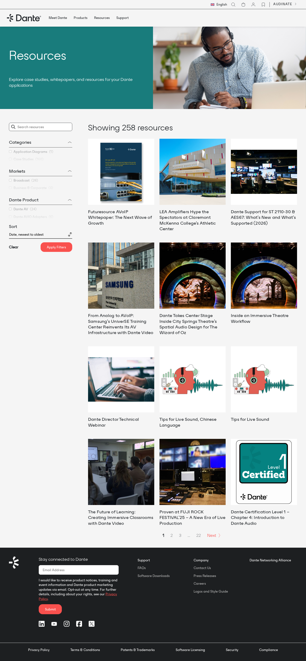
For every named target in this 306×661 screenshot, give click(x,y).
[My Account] (253, 4)
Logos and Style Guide (211, 591)
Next (211, 535)
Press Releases (205, 576)
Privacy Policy (39, 650)
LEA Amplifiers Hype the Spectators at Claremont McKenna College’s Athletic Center (187, 220)
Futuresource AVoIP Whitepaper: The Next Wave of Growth (120, 217)
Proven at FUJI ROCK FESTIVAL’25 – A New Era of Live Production (192, 517)
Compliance (268, 650)
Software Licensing (190, 650)
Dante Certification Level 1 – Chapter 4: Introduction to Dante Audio (260, 517)
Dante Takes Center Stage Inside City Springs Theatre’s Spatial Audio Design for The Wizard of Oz (188, 324)
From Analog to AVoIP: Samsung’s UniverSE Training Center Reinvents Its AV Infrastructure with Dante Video (120, 324)
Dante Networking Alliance (270, 560)
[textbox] (219, 4)
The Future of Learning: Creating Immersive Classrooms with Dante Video (120, 517)
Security (232, 650)
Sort (13, 226)
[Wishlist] (263, 4)
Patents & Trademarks (138, 650)
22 (198, 535)
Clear (13, 247)
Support (144, 560)
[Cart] (243, 4)
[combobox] (219, 4)
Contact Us (202, 568)
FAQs (142, 568)
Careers (200, 583)
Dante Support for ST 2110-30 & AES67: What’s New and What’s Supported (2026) (263, 217)
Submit (50, 609)
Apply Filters (56, 247)
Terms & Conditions (85, 650)
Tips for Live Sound (250, 419)
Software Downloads (154, 576)
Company (201, 560)
